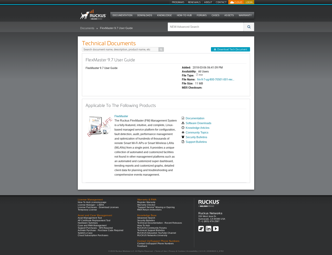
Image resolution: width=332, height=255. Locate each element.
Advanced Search (146, 218)
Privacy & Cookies (177, 251)
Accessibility (192, 251)
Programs (178, 2)
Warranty (245, 15)
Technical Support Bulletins (151, 230)
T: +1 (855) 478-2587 (208, 221)
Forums (202, 15)
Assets (229, 15)
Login (249, 2)
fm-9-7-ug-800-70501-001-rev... (215, 79)
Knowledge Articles (197, 127)
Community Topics (197, 132)
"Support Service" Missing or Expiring (156, 207)
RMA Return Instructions (149, 210)
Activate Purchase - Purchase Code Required (100, 230)
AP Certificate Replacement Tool (94, 220)
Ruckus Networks (210, 213)
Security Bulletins (196, 137)
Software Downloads (198, 123)
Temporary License (87, 210)
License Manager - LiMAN (91, 205)
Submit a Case (85, 233)
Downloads (144, 15)
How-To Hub (184, 15)
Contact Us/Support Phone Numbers (155, 243)
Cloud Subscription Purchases (93, 235)
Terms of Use (161, 251)
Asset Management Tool (90, 218)
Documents (87, 28)
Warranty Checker (146, 205)
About (208, 2)
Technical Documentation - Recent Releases (159, 223)
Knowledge (164, 15)
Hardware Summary (88, 223)
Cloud (238, 2)
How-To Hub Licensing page (92, 202)
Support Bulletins (196, 141)
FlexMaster (121, 116)
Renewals (194, 2)
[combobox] (206, 27)
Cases (216, 15)
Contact (221, 2)
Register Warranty (146, 202)
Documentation (122, 15)
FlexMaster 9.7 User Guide (116, 28)
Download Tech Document (232, 49)
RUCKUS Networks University (152, 235)
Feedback (142, 246)
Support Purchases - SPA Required (95, 228)
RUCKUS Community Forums (152, 228)
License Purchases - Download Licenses (98, 207)
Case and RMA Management (92, 225)
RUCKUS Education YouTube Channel (156, 233)
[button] (249, 27)
